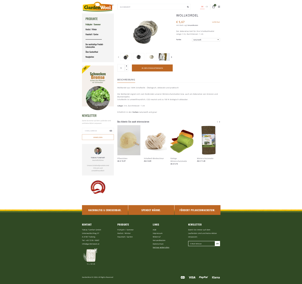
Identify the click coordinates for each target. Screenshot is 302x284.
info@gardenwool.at (90, 244)
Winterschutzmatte (205, 158)
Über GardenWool (92, 51)
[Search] (188, 6)
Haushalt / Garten (92, 34)
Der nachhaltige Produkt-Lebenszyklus (94, 45)
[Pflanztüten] (128, 140)
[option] (207, 7)
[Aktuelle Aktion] (98, 88)
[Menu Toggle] (219, 7)
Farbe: (178, 39)
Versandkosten (192, 25)
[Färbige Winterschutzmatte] (181, 140)
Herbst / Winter (91, 29)
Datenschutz (158, 244)
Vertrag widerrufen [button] (161, 247)
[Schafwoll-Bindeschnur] (155, 140)
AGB (154, 230)
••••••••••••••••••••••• (94, 39)
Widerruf (157, 237)
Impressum (157, 233)
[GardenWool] (98, 6)
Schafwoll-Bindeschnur (154, 158)
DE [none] (202, 6)
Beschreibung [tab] (126, 80)
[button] (213, 6)
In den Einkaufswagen (152, 68)
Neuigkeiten (90, 56)
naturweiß (197, 40)
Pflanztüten (122, 158)
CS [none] (207, 6)
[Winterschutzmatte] (208, 140)
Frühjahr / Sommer (93, 24)
